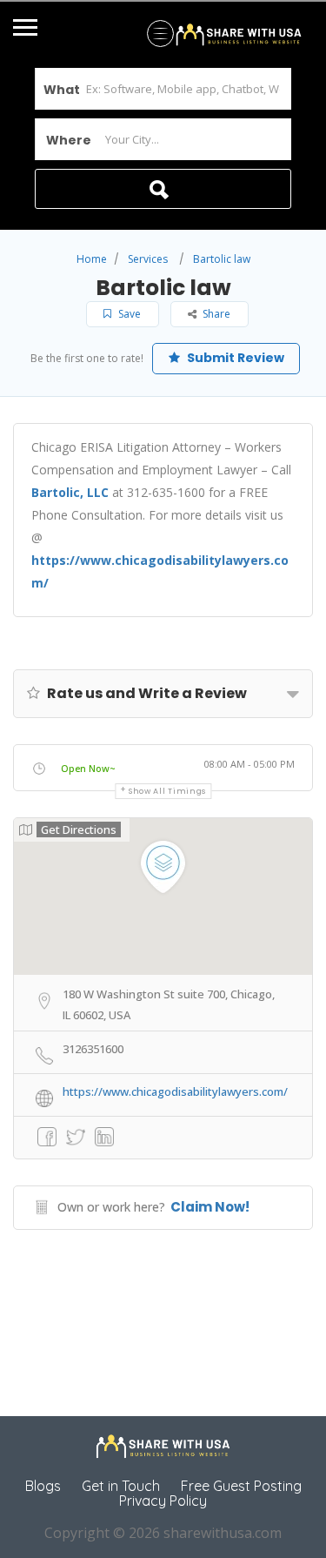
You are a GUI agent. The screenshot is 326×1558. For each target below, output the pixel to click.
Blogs (43, 1485)
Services (148, 259)
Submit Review (234, 357)
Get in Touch (121, 1485)
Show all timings (167, 791)
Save (128, 313)
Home (92, 259)
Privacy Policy (163, 1500)
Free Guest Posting (241, 1485)
